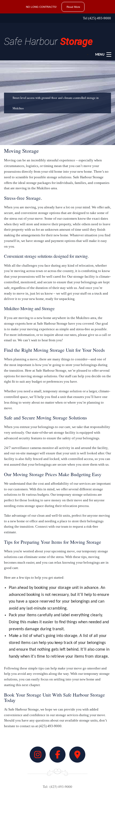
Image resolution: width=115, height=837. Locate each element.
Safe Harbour (48, 41)
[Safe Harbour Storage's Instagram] (37, 756)
